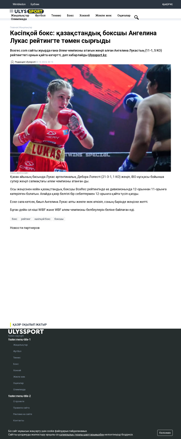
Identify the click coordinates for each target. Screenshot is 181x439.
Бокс (70, 15)
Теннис (56, 15)
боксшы (58, 219)
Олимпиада (19, 19)
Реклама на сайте (22, 414)
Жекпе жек (103, 15)
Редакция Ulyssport (25, 62)
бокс (14, 219)
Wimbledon (19, 4)
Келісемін (165, 432)
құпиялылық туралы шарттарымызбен (81, 434)
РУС (170, 4)
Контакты (18, 420)
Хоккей (85, 15)
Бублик (35, 4)
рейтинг (26, 219)
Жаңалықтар (20, 15)
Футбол (40, 15)
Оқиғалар (123, 15)
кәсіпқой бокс (42, 219)
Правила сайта (21, 407)
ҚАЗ (164, 4)
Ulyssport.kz (97, 55)
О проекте (18, 401)
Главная (14, 27)
